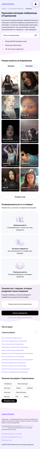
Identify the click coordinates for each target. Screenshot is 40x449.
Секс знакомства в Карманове (12, 344)
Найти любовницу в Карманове (13, 350)
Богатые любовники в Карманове (14, 363)
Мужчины (29, 66)
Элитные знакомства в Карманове (14, 366)
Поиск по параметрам (11, 35)
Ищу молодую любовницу (16, 8)
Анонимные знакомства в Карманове (15, 347)
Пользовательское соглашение (12, 434)
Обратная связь (7, 440)
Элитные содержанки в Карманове (14, 341)
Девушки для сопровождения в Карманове (17, 353)
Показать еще (20, 197)
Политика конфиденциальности (12, 437)
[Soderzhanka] (8, 3)
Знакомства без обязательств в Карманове (17, 360)
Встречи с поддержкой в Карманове (15, 372)
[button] (8, 384)
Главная (4, 8)
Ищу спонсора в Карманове (12, 338)
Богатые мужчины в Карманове (13, 356)
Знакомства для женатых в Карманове (16, 369)
